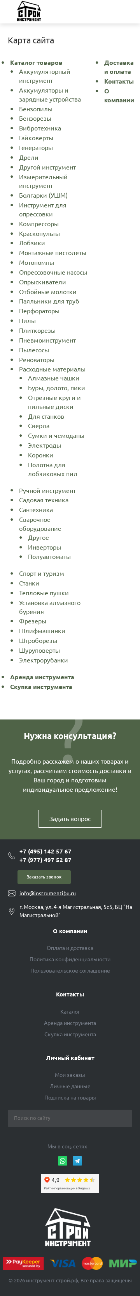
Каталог (70, 1012)
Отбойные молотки (48, 291)
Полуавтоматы (49, 556)
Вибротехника (40, 128)
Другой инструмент (47, 167)
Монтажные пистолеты (52, 252)
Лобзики (32, 242)
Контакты (119, 81)
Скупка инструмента (41, 686)
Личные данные (70, 1086)
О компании (70, 931)
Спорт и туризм (41, 573)
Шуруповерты (39, 650)
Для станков (46, 416)
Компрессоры (39, 223)
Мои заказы (70, 1075)
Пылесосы (34, 349)
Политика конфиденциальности (70, 959)
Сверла (38, 425)
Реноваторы (36, 359)
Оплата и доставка (70, 948)
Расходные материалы (52, 369)
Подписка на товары (70, 1097)
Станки (29, 583)
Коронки (40, 455)
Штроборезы (38, 640)
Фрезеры (32, 621)
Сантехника (36, 509)
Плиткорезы (37, 330)
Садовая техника (43, 499)
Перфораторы (39, 310)
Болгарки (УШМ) (43, 195)
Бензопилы (35, 108)
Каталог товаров (36, 62)
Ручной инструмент (47, 490)
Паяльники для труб (49, 301)
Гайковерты (36, 137)
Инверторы (44, 547)
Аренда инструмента (42, 676)
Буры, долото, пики (56, 387)
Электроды (44, 445)
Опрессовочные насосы (53, 272)
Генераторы (36, 147)
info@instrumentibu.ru (47, 893)
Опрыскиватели (42, 282)
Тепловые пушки (44, 592)
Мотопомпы (36, 262)
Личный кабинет (70, 1058)
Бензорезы (35, 118)
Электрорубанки (43, 660)
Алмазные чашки (53, 378)
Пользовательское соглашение (70, 971)
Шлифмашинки (42, 630)
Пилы (27, 320)
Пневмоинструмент (47, 340)
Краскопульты (39, 233)
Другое (38, 537)
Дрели (28, 157)
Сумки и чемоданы (56, 435)
